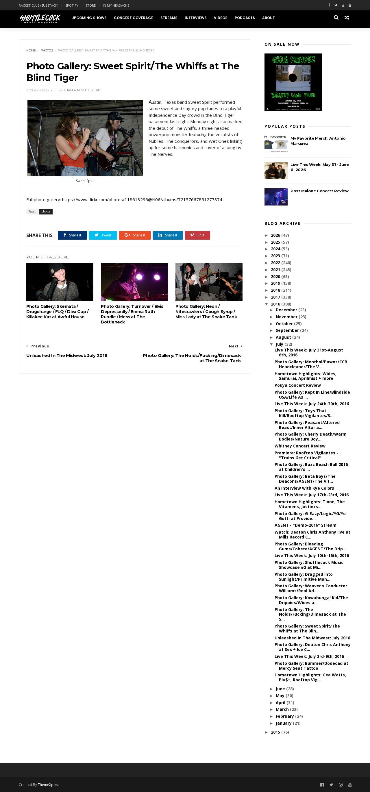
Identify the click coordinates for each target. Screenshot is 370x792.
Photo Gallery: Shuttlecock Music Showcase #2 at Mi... (309, 565)
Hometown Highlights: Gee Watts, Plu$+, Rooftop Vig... (310, 677)
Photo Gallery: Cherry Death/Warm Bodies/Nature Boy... (311, 436)
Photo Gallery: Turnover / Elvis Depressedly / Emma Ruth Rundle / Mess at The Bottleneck (132, 314)
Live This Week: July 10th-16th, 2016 (312, 555)
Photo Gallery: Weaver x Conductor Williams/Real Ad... (311, 588)
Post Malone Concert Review (320, 190)
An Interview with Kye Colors (304, 488)
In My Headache (116, 5)
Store (91, 5)
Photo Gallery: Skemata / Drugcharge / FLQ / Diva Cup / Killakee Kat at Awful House (57, 311)
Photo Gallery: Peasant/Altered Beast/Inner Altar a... (307, 425)
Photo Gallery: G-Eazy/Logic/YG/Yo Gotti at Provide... (310, 516)
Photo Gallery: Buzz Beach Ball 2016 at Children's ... (311, 467)
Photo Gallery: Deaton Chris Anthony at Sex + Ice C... (313, 647)
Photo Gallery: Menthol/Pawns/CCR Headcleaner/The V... (311, 364)
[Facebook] (329, 5)
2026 (276, 235)
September (288, 330)
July (280, 344)
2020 (276, 276)
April (281, 702)
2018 (276, 290)
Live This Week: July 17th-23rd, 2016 (312, 494)
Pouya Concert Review (298, 385)
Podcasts (245, 17)
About (268, 17)
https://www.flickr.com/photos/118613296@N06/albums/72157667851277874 (142, 199)
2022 (276, 262)
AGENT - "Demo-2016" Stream (305, 525)
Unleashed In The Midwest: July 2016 (312, 638)
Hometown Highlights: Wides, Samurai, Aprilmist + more (305, 376)
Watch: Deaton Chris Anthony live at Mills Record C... (312, 534)
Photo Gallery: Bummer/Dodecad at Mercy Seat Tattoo (311, 665)
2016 (276, 304)
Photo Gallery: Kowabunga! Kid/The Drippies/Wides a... (311, 600)
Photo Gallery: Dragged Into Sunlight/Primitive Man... (304, 576)
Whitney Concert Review (300, 446)
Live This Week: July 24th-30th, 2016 (312, 403)
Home (31, 50)
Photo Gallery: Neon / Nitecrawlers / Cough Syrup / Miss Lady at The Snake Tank (206, 311)
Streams (168, 17)
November (287, 316)
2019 (276, 283)
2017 (276, 297)
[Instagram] (343, 5)
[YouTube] (350, 784)
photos (47, 50)
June (281, 688)
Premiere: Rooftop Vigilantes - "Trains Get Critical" (306, 455)
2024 (276, 248)
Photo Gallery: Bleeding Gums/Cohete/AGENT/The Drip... (310, 546)
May (281, 695)
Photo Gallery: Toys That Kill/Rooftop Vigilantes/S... (304, 413)
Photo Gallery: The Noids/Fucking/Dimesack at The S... (310, 614)
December (287, 309)
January (284, 723)
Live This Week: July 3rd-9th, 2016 (309, 656)
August (284, 337)
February (285, 716)
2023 (276, 255)
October (285, 323)
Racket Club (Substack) (38, 5)
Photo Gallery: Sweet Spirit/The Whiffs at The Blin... (307, 628)
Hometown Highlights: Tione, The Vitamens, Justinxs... (310, 504)
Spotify (71, 5)
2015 (276, 732)
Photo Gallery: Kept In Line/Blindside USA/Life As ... (312, 394)
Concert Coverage (133, 17)
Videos (220, 17)
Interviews (196, 17)
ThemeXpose (49, 784)
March (283, 709)
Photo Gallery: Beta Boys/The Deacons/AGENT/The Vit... (305, 478)
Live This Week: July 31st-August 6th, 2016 (309, 352)
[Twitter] (335, 5)
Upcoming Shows (89, 17)
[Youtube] (350, 5)
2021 (276, 269)
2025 (276, 242)
